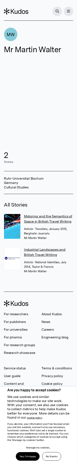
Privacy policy (52, 376)
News (45, 322)
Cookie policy (51, 384)
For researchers (16, 314)
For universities (16, 329)
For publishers (15, 322)
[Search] (57, 11)
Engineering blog (54, 337)
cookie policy (34, 417)
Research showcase (19, 353)
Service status (15, 368)
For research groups (19, 345)
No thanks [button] (52, 456)
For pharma (13, 337)
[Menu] (68, 11)
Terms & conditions (56, 368)
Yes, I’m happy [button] (27, 456)
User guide (12, 376)
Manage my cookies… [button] (38, 447)
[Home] (16, 11)
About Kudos (51, 314)
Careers (47, 329)
